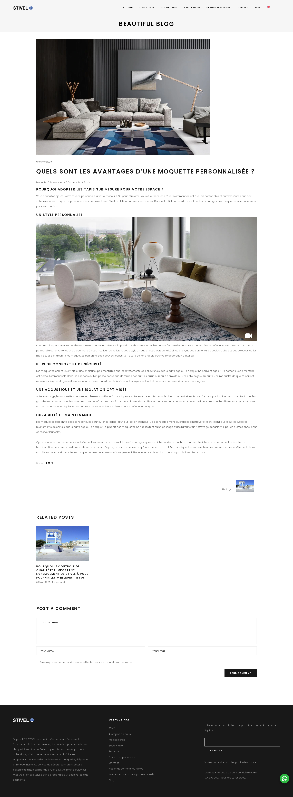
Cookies (209, 772)
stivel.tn (254, 762)
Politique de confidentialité (233, 772)
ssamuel (57, 182)
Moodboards (117, 740)
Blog (111, 780)
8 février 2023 (44, 161)
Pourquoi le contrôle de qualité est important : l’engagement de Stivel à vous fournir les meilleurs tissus (62, 572)
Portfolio (114, 751)
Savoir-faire (116, 745)
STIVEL (112, 728)
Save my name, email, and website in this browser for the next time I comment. (87, 662)
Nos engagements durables (126, 768)
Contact (114, 763)
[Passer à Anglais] (268, 7)
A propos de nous (120, 734)
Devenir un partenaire (122, 757)
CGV (254, 772)
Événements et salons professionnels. (132, 774)
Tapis (87, 182)
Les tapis (41, 182)
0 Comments (73, 182)
